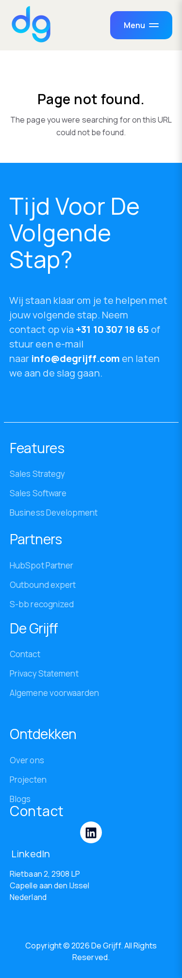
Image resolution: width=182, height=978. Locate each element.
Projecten (28, 779)
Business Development (54, 512)
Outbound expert (43, 584)
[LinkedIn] (91, 832)
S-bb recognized (42, 604)
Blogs (20, 798)
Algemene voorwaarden (54, 692)
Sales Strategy (37, 473)
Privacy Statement (44, 673)
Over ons (27, 760)
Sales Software (38, 493)
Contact (25, 654)
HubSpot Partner (42, 565)
